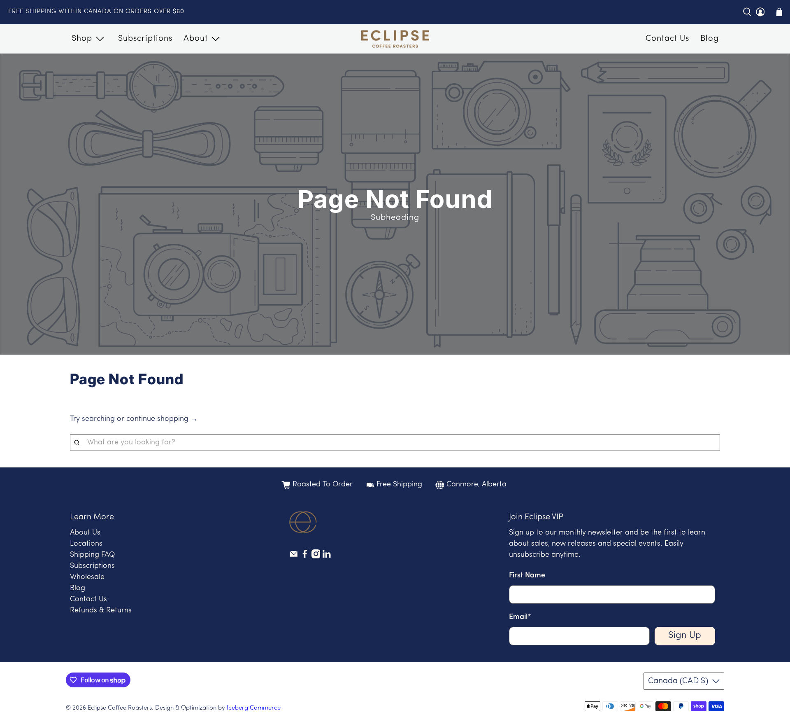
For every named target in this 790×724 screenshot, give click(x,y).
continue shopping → (162, 419)
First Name (527, 575)
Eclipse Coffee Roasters (120, 708)
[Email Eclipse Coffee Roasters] (293, 557)
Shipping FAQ (92, 555)
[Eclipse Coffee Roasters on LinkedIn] (326, 557)
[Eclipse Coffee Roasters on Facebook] (304, 557)
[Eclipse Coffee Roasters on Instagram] (316, 557)
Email (520, 617)
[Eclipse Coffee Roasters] (395, 39)
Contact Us (667, 39)
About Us (85, 533)
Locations (86, 544)
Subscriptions (145, 39)
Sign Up (684, 635)
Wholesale (87, 577)
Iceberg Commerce (254, 708)
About (196, 39)
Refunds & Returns (101, 610)
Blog (709, 39)
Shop (82, 39)
